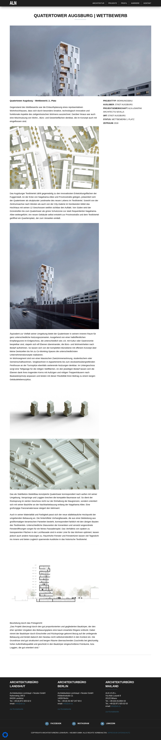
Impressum (113, 733)
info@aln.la (20, 704)
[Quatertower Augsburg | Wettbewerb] (80, 95)
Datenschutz (124, 733)
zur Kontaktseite (16, 709)
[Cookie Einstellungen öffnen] (5, 737)
